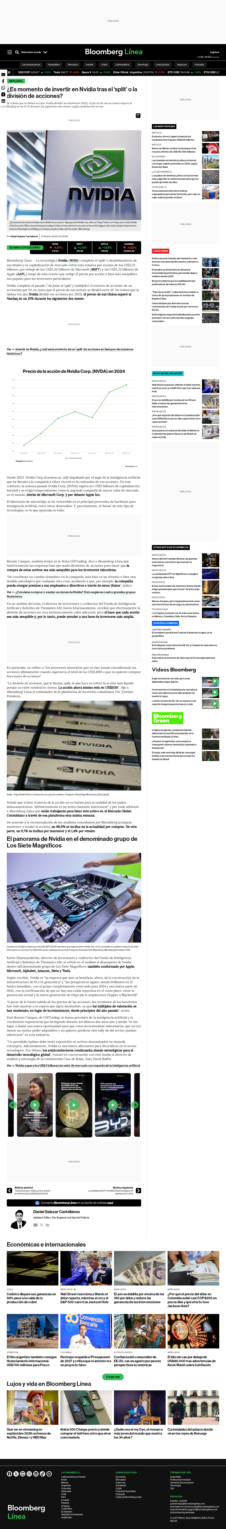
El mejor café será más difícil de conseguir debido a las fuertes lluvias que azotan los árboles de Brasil (173, 756)
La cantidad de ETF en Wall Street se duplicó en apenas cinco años (110, 1192)
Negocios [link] (182, 64)
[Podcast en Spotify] (49, 1473)
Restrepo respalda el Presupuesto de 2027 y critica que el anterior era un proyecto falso (85, 1361)
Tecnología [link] (142, 64)
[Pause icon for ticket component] (9, 72)
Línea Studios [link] (162, 64)
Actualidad (121, 1485)
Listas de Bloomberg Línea (128, 1497)
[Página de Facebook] (9, 1473)
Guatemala (66, 1517)
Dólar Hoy (121, 1482)
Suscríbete (175, 1476)
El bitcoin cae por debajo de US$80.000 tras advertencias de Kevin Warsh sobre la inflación (192, 1361)
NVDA (74, 260)
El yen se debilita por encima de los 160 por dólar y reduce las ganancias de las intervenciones (174, 403)
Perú (63, 1497)
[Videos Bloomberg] (185, 670)
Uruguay (65, 1505)
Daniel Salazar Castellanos (24, 236)
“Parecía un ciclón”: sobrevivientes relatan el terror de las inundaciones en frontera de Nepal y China (175, 295)
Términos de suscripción (182, 1482)
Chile (63, 1494)
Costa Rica (66, 1508)
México (64, 1482)
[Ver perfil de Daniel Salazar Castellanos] (20, 1219)
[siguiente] (138, 1190)
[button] (138, 115)
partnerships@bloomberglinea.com (187, 1503)
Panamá (65, 1503)
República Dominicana (72, 1514)
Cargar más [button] (113, 1376)
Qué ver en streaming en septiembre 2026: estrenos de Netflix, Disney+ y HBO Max (29, 1433)
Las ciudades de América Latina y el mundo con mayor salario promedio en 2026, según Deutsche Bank (174, 163)
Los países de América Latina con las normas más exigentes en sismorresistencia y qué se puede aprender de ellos (175, 179)
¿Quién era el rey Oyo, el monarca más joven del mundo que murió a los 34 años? (138, 1433)
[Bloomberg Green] (185, 718)
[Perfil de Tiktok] (42, 1473)
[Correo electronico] (35, 1225)
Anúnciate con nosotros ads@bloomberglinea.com (194, 1506)
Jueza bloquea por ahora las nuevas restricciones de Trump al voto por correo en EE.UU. (175, 306)
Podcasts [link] (199, 64)
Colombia (66, 1488)
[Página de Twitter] (16, 1473)
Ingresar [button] (214, 52)
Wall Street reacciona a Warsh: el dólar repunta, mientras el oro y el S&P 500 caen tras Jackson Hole (176, 388)
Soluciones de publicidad (182, 1512)
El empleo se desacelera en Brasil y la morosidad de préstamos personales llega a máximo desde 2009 (174, 273)
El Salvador (66, 1511)
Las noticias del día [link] (31, 64)
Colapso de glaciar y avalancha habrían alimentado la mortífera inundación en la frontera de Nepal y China (172, 733)
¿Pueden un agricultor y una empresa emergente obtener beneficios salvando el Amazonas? (174, 744)
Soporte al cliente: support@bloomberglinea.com (194, 1509)
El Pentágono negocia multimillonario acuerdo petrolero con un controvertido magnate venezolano (176, 318)
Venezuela (66, 1491)
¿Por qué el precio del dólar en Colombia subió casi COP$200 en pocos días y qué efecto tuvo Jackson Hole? (176, 418)
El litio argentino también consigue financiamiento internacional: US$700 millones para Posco (32, 1361)
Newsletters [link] (54, 64)
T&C (172, 1488)
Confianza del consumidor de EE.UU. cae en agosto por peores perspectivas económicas (137, 1361)
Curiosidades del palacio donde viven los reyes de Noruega (190, 1431)
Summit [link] (89, 64)
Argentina (66, 1485)
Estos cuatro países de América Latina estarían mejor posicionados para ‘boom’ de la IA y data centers (176, 589)
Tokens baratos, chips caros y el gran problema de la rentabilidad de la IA (32, 1192)
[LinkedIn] (47, 1225)
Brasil (64, 1479)
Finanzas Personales (126, 1491)
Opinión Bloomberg (165, 623)
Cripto (119, 1488)
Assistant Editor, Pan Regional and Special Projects (61, 1217)
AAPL (21, 274)
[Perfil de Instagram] (29, 1473)
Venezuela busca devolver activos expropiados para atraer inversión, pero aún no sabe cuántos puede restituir (176, 194)
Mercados (15, 81)
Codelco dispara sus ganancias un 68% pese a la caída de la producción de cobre (31, 1298)
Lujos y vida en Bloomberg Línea (49, 1383)
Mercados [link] (73, 64)
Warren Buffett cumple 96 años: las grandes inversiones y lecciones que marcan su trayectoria (174, 562)
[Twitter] (41, 1225)
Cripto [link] (104, 64)
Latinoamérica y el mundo (73, 1476)
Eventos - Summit (178, 1501)
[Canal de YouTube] (22, 1473)
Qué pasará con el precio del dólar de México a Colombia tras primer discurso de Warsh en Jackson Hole (175, 434)
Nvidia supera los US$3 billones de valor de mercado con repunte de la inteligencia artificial (78, 1065)
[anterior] (9, 1190)
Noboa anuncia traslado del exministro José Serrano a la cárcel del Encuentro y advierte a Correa (175, 262)
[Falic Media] (199, 57)
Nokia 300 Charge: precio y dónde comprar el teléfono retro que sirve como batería (85, 1433)
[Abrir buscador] (17, 52)
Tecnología (175, 1485)
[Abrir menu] (10, 52)
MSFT (95, 269)
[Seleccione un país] (45, 52)
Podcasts (120, 1494)
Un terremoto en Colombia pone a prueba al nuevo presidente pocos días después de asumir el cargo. (174, 693)
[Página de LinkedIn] (36, 1473)
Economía (121, 1476)
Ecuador (65, 1500)
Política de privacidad (180, 1479)
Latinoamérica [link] (122, 64)
